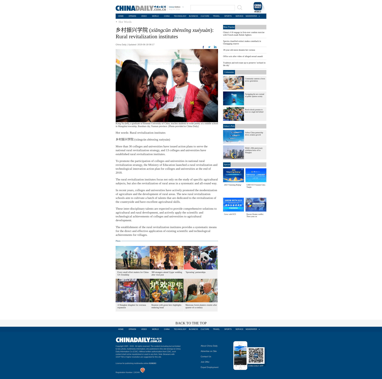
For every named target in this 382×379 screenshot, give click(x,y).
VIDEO (144, 16)
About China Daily (209, 346)
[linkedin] (209, 48)
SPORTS (228, 16)
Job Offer (205, 362)
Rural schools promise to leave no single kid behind (254, 111)
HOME (121, 16)
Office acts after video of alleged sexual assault (243, 56)
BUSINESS (193, 16)
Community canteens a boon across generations (255, 80)
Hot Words (125, 21)
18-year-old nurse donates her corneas (239, 50)
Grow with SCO (230, 214)
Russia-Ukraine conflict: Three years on (255, 215)
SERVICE (239, 16)
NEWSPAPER (251, 16)
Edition (174, 7)
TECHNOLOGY (180, 16)
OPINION (132, 16)
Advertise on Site (209, 351)
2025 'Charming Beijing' (232, 185)
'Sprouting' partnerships (195, 272)
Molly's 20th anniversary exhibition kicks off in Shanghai (254, 150)
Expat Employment (209, 367)
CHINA (167, 16)
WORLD (155, 16)
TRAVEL (216, 16)
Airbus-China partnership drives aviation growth (254, 134)
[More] (203, 48)
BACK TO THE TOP (191, 323)
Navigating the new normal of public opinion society (254, 95)
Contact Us (206, 356)
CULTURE (205, 16)
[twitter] (215, 48)
